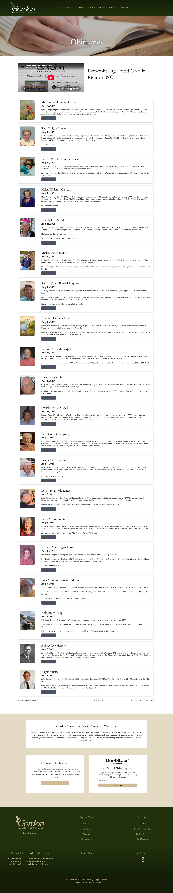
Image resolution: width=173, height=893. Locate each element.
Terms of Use (87, 882)
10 (132, 700)
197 (141, 700)
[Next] (152, 700)
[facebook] (143, 859)
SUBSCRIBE (118, 785)
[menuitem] (61, 7)
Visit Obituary (48, 118)
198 (147, 700)
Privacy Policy (76, 882)
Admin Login (97, 882)
